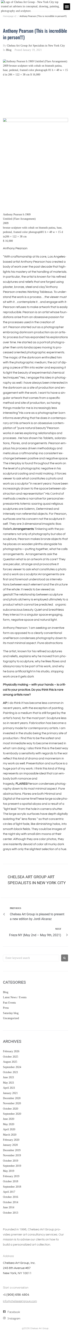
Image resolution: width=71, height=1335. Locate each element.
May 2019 (8, 1170)
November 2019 (12, 1155)
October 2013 (10, 1212)
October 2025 (10, 1056)
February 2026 (11, 1051)
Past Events (9, 1002)
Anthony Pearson (12, 214)
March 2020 (9, 1134)
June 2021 (8, 1077)
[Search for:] (31, 958)
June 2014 (8, 1207)
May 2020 (8, 1124)
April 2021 (9, 1087)
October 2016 (10, 1196)
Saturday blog (11, 1013)
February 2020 (11, 1139)
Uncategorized (11, 1018)
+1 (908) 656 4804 (16, 1294)
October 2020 (10, 1108)
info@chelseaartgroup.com (20, 1300)
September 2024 (12, 1067)
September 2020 (12, 1113)
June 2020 (8, 1118)
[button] (67, 6)
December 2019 (12, 1150)
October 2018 (10, 1181)
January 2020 (10, 1144)
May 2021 (8, 1082)
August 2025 (10, 1061)
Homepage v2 (9, 16)
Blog (8, 49)
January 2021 (10, 1093)
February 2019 (11, 1176)
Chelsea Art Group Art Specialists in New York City (36, 45)
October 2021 (10, 1072)
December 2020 (12, 1098)
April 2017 (9, 1191)
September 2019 (12, 1165)
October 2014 (10, 1202)
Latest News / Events (14, 997)
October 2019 (10, 1160)
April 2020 (9, 1129)
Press (6, 1007)
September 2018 (12, 1186)
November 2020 (12, 1103)
